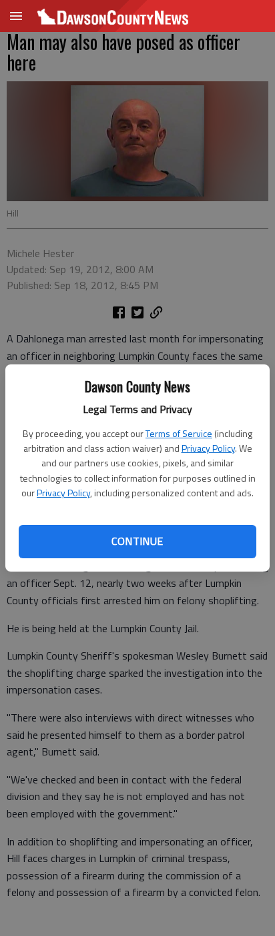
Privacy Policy (208, 448)
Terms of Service (179, 433)
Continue (137, 541)
